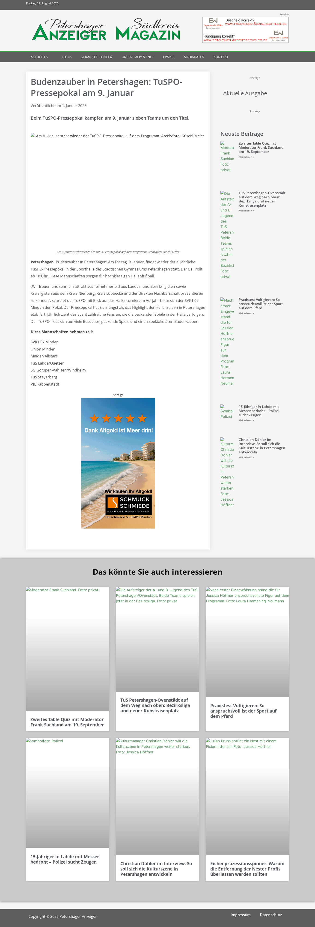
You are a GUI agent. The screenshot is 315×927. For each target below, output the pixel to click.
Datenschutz (271, 914)
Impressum (241, 914)
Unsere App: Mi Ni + (138, 57)
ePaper (169, 57)
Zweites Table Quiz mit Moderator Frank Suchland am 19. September (261, 147)
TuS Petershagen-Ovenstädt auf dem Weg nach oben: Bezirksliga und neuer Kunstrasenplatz (262, 199)
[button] (275, 57)
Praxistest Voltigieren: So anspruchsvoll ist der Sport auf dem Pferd (261, 303)
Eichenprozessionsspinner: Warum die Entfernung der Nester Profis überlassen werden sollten (247, 869)
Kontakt (221, 57)
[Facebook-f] (253, 5)
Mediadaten (194, 57)
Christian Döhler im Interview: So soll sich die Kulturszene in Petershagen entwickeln (262, 445)
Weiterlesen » (246, 156)
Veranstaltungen (97, 57)
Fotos (67, 57)
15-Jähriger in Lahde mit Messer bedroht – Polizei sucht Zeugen (259, 410)
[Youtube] (273, 5)
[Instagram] (263, 5)
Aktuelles (39, 57)
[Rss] (284, 5)
